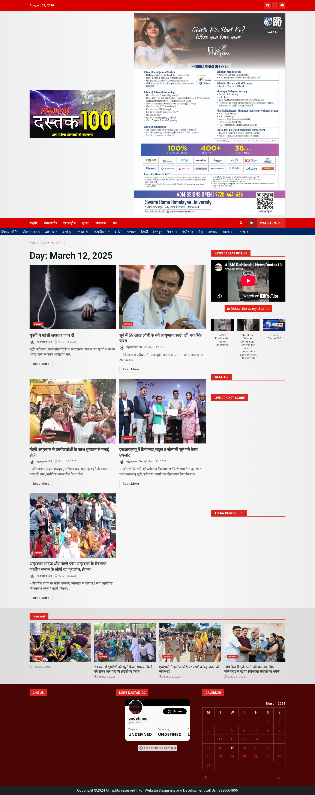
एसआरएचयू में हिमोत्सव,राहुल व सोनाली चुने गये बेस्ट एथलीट (162, 411)
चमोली (118, 231)
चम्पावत (131, 231)
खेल (115, 223)
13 (244, 739)
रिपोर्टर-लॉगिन (9, 231)
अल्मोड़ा (67, 231)
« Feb (206, 777)
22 (268, 747)
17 (208, 747)
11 (220, 739)
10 (208, 739)
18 (220, 747)
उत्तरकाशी (82, 231)
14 (256, 739)
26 (232, 756)
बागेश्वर (212, 231)
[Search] (241, 223)
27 (244, 756)
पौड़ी (201, 231)
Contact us (31, 231)
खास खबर (101, 223)
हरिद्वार (244, 231)
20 (244, 747)
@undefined (135, 722)
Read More (41, 364)
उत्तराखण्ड (51, 231)
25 (220, 756)
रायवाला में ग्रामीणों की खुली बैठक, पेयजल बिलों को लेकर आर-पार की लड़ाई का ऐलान (125, 642)
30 (279, 756)
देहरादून (157, 231)
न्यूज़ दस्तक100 (44, 341)
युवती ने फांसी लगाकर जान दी (73, 297)
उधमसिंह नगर (101, 231)
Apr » (281, 777)
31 (208, 765)
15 (268, 739)
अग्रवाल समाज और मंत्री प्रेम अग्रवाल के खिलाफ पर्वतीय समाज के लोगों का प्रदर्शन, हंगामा (73, 525)
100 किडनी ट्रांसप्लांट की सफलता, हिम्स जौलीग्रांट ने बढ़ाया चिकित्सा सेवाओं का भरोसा (254, 642)
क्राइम (85, 223)
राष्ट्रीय (34, 223)
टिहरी (144, 231)
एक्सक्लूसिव (69, 223)
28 (256, 756)
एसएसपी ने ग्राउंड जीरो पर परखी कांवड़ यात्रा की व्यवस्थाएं (190, 642)
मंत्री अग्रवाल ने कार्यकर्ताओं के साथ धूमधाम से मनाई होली (73, 411)
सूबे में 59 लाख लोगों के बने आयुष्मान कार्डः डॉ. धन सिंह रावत (162, 297)
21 (256, 747)
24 (208, 756)
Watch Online (271, 223)
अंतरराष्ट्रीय (50, 223)
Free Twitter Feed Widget (160, 748)
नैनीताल (172, 231)
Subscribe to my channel (250, 308)
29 (268, 756)
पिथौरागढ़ (187, 231)
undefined (137, 718)
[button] (223, 335)
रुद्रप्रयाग (228, 231)
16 (279, 739)
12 (232, 739)
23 (279, 747)
